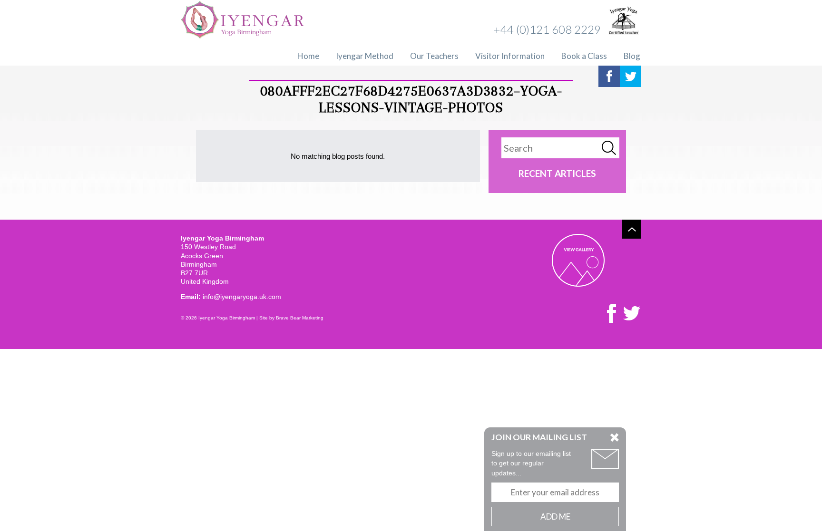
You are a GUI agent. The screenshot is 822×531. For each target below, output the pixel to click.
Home (308, 56)
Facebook (609, 76)
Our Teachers (434, 56)
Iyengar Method (364, 56)
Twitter (630, 76)
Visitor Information (510, 56)
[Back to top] (631, 229)
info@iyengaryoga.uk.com (242, 296)
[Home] (242, 21)
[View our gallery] (578, 260)
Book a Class (584, 56)
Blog (632, 56)
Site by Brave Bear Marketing (291, 317)
